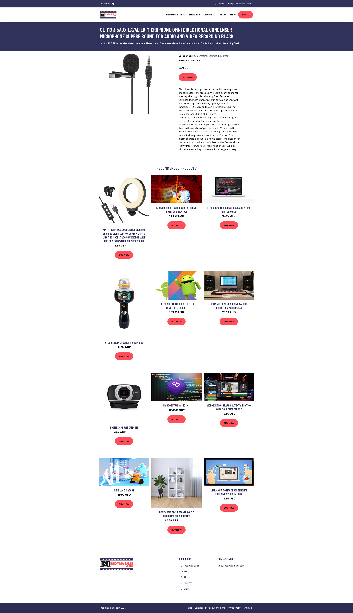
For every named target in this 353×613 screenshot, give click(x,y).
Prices (245, 14)
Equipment (223, 55)
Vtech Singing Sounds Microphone (124, 342)
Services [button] (194, 14)
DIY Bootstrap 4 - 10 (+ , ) (176, 405)
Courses (212, 55)
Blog (223, 14)
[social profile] (113, 3)
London (221, 3)
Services (188, 582)
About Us (210, 14)
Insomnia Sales (175, 14)
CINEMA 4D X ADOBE (124, 490)
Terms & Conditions (215, 607)
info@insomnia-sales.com (239, 3)
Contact (199, 607)
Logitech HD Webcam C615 (124, 427)
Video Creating (199, 55)
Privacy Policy (234, 607)
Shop (233, 14)
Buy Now (188, 77)
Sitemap (248, 607)
